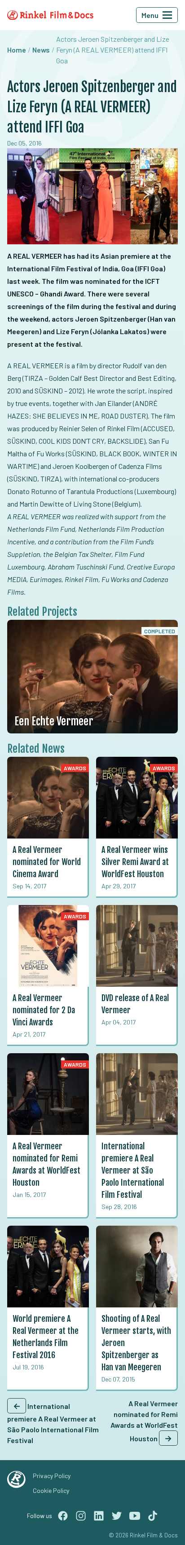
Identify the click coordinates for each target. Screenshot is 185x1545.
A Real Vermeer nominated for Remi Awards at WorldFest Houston (144, 1421)
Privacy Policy (51, 1475)
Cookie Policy (51, 1490)
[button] (167, 15)
